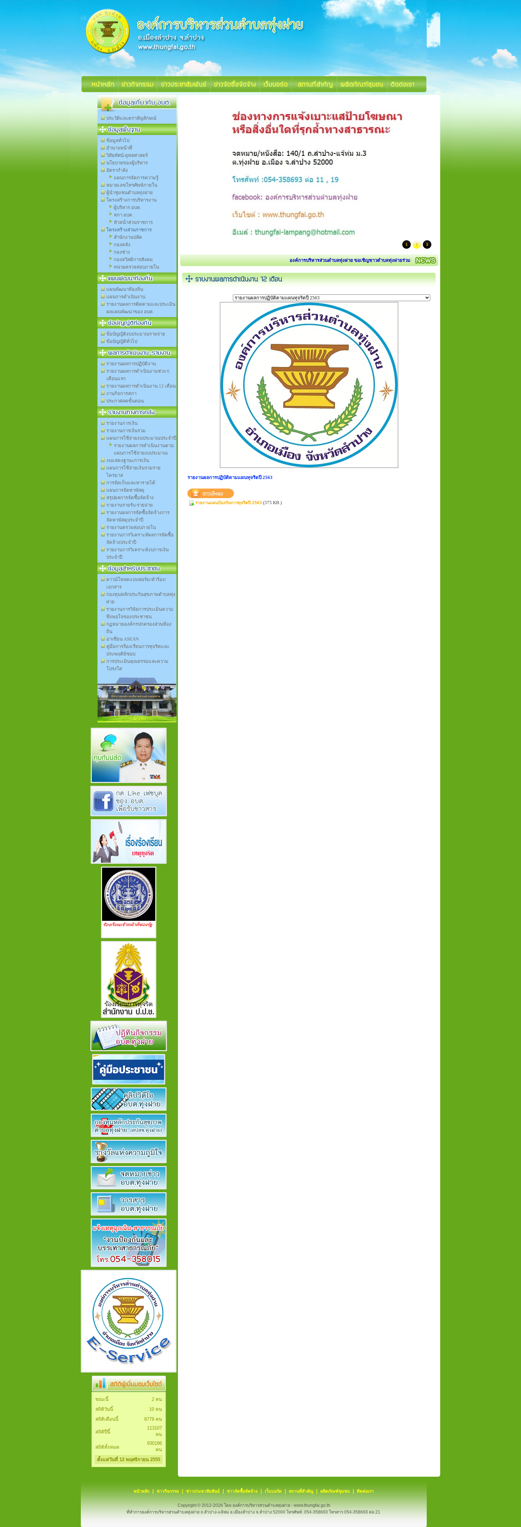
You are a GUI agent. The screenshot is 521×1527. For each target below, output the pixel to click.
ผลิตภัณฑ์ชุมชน (335, 1491)
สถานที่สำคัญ (301, 1491)
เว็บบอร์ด (273, 1491)
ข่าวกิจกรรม (168, 1491)
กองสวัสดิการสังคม (133, 259)
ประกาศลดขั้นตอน (125, 401)
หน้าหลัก (142, 1491)
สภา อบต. (123, 215)
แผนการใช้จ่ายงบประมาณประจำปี (141, 438)
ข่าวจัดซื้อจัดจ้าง (242, 1491)
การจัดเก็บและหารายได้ (130, 482)
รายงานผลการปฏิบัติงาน (131, 363)
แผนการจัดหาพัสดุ (125, 490)
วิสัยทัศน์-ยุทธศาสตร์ (127, 155)
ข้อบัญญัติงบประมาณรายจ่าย (135, 334)
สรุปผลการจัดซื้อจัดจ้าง (130, 497)
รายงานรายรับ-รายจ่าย (129, 505)
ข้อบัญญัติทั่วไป (121, 341)
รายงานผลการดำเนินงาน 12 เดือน (141, 386)
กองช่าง (122, 252)
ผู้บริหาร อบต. (127, 207)
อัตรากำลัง (117, 170)
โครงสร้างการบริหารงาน (131, 200)
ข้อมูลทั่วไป (117, 140)
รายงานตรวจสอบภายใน (131, 527)
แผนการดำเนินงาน (125, 296)
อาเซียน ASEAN (122, 639)
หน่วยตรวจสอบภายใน (136, 267)
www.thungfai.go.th (312, 1505)
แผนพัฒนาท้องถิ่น (124, 289)
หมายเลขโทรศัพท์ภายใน (131, 185)
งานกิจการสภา (121, 393)
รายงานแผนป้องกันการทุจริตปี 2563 (228, 502)
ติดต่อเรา (365, 1491)
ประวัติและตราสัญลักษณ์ (131, 118)
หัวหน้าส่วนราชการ (133, 222)
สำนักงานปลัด (128, 237)
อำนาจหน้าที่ (119, 148)
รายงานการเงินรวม (126, 430)
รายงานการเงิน (122, 423)
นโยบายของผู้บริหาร (127, 162)
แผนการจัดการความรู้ (136, 177)
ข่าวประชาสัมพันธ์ (203, 1491)
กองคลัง (122, 244)
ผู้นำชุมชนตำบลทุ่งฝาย (129, 192)
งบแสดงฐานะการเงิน (127, 460)
